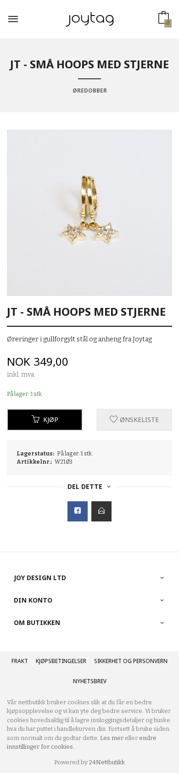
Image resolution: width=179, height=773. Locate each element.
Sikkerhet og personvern (131, 661)
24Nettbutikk (107, 762)
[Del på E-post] (101, 511)
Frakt (19, 661)
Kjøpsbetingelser (61, 661)
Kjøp (50, 419)
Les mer (111, 738)
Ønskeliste (138, 419)
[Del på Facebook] (77, 511)
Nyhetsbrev (89, 681)
